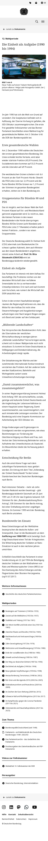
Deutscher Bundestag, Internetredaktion (22, 783)
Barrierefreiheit (8, 819)
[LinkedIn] (11, 807)
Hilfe (4, 814)
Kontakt (12, 814)
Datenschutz (21, 819)
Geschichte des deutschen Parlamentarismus (23, 594)
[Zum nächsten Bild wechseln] (42, 67)
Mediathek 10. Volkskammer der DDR (20, 766)
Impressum (32, 819)
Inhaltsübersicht (25, 814)
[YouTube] (34, 807)
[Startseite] (24, 11)
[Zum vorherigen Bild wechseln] (6, 67)
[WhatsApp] (26, 807)
